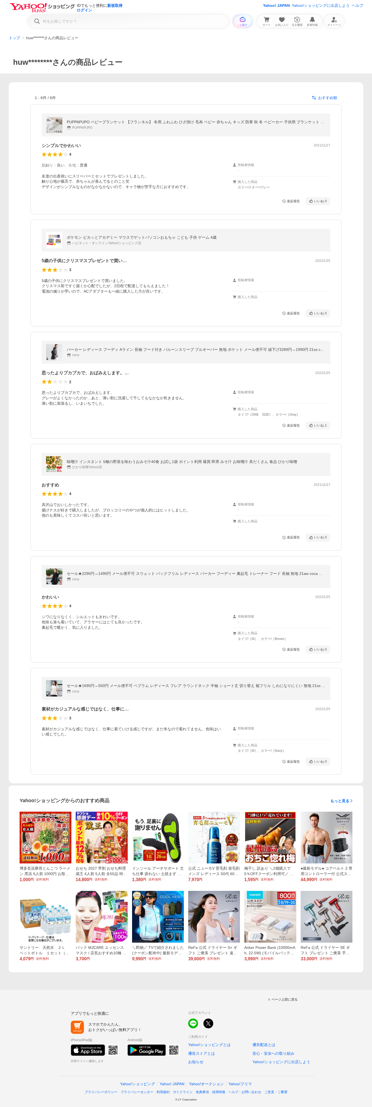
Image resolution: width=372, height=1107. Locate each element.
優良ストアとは (201, 1053)
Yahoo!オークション (206, 1084)
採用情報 (218, 1092)
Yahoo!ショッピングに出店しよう (321, 5)
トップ (14, 38)
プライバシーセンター (137, 1092)
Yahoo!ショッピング (137, 1084)
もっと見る (339, 801)
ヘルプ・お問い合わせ (244, 1092)
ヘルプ (357, 5)
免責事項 (202, 1092)
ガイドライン (183, 1092)
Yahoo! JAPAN (276, 5)
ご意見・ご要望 (275, 1092)
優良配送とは (263, 1044)
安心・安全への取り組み (273, 1053)
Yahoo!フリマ (240, 1084)
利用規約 (163, 1092)
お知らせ (195, 1062)
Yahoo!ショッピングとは (209, 1044)
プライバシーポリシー (101, 1092)
